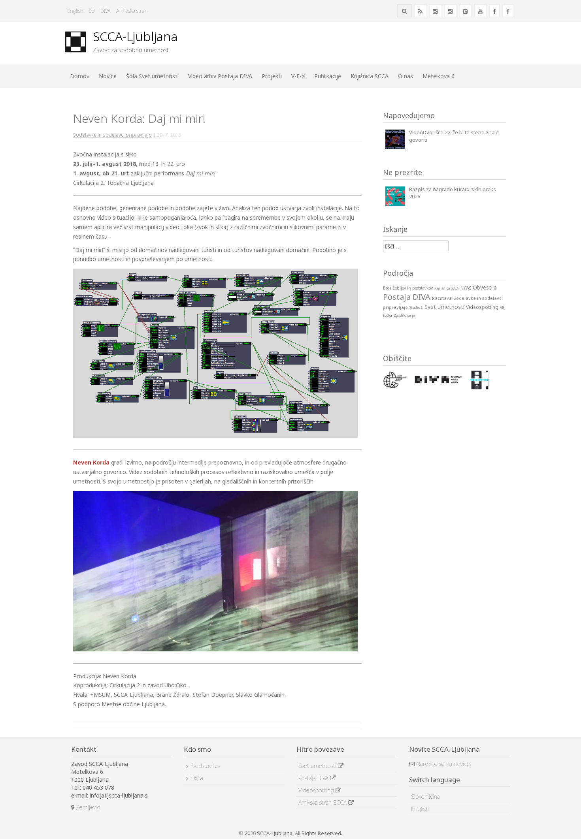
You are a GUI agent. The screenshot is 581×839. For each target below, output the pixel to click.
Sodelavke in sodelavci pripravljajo (112, 135)
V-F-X (298, 76)
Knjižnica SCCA (370, 76)
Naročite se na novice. (443, 764)
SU (92, 10)
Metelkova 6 (439, 76)
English (75, 10)
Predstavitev (205, 765)
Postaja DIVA (314, 778)
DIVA (105, 10)
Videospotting (317, 790)
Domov (79, 76)
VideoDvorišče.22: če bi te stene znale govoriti (454, 136)
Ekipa (197, 778)
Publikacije (327, 76)
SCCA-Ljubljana (135, 36)
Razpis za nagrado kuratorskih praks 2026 (452, 193)
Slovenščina (425, 796)
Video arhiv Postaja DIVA (220, 76)
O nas (405, 76)
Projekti (272, 76)
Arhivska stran (132, 10)
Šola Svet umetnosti (152, 76)
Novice (108, 76)
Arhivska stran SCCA (323, 802)
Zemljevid (87, 807)
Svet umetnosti (318, 765)
